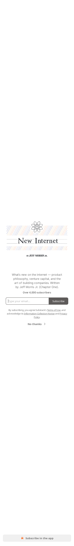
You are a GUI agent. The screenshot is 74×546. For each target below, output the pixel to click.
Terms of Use (54, 310)
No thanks (34, 324)
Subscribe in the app (40, 538)
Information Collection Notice (39, 313)
